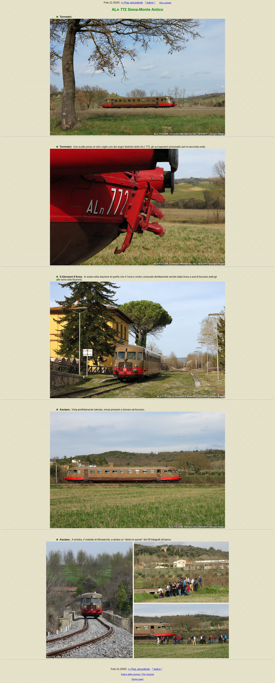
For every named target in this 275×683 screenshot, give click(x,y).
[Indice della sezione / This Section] (137, 674)
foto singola (165, 3)
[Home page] (137, 679)
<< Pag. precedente (132, 2)
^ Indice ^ (150, 2)
